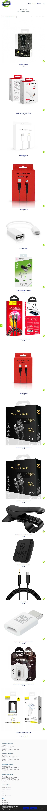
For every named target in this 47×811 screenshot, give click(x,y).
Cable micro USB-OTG (23, 248)
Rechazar (33, 808)
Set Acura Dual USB (23, 64)
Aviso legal (4, 800)
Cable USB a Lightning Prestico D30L (23, 447)
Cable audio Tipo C (24, 602)
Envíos (3, 793)
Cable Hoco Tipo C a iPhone (23, 339)
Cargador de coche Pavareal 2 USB (23, 732)
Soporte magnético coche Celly (23, 565)
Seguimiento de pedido (6, 789)
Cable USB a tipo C (24, 393)
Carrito (39, 3)
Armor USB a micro (24, 209)
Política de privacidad (6, 802)
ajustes (15, 809)
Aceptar (26, 808)
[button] (44, 61)
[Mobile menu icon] (44, 4)
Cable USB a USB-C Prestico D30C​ (23, 501)
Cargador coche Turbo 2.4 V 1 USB (23, 290)
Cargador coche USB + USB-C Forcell (23, 113)
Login (34, 3)
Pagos (3, 791)
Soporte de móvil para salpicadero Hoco (23, 534)
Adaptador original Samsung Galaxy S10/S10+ (23, 642)
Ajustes (41, 808)
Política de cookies (5, 804)
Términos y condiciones (6, 787)
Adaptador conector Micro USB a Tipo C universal (23, 684)
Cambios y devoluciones (6, 795)
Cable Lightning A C (23, 155)
